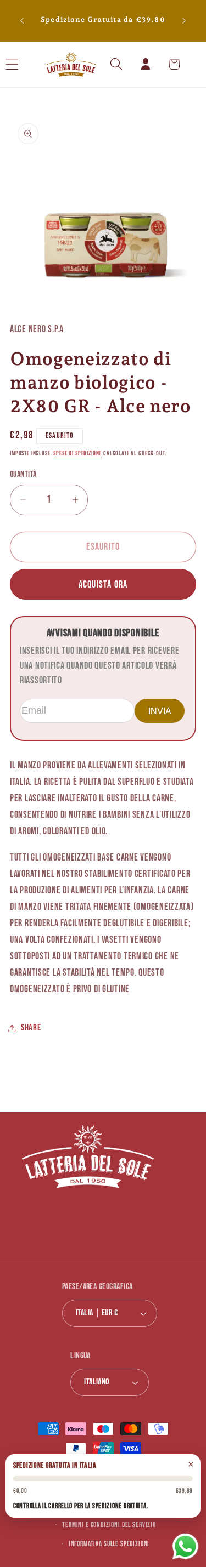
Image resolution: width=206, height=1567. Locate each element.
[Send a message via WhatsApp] (185, 1546)
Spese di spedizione (77, 453)
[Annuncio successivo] (184, 21)
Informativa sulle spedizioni (109, 1544)
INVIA (159, 711)
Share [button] (31, 1027)
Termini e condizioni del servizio (109, 1524)
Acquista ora (103, 584)
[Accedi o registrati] (145, 64)
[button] (26, 64)
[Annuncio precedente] (22, 21)
